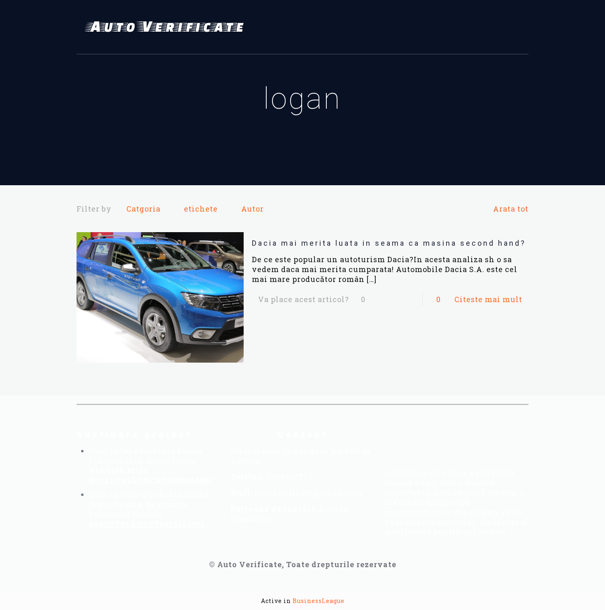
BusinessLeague (318, 601)
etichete (201, 209)
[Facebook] (410, 440)
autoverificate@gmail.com (308, 493)
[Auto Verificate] (167, 27)
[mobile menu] (517, 27)
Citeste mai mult (488, 299)
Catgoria (143, 209)
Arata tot (510, 209)
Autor (252, 209)
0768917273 (289, 477)
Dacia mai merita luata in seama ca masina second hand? (389, 243)
